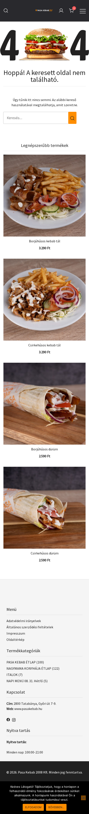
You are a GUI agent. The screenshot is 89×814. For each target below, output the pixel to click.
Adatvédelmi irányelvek (23, 621)
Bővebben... (56, 807)
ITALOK (12, 674)
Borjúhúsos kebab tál (44, 241)
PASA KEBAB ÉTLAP (21, 662)
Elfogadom (33, 807)
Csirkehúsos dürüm (45, 553)
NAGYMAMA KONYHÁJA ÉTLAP (28, 668)
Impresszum (15, 633)
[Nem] (83, 797)
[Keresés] (5, 11)
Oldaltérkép (15, 639)
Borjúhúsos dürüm (44, 449)
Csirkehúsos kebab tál (44, 345)
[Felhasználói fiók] (61, 11)
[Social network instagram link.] (14, 719)
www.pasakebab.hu (28, 709)
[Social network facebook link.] (8, 719)
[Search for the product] (72, 118)
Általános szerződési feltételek (29, 627)
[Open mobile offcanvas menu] (83, 10)
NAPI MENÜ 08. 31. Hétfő (24, 681)
